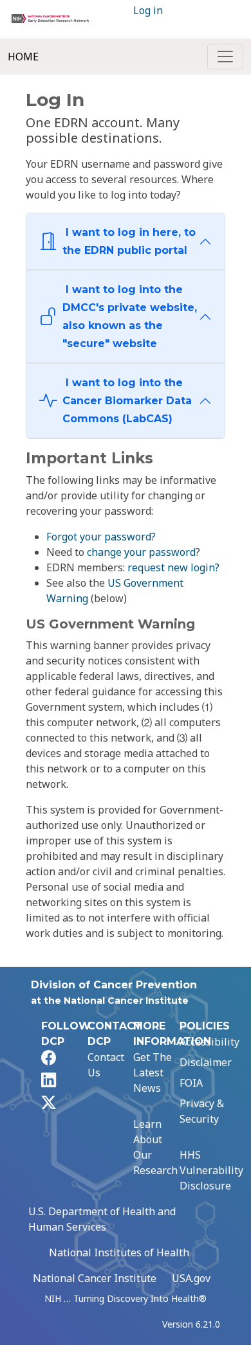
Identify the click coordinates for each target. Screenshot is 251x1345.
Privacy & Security (202, 1111)
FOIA (191, 1083)
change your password (141, 552)
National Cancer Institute (94, 1278)
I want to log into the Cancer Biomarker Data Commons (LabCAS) (127, 401)
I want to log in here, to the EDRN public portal (129, 241)
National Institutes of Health (119, 1252)
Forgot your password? (101, 537)
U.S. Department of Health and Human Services (102, 1219)
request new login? (173, 567)
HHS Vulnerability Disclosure (211, 1170)
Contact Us (106, 1065)
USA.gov (191, 1278)
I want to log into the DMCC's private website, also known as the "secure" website (129, 316)
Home (23, 56)
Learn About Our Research (155, 1147)
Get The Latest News (152, 1072)
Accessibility (209, 1042)
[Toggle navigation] (225, 56)
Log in (148, 10)
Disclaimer (206, 1062)
